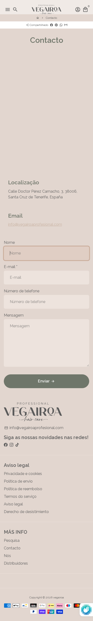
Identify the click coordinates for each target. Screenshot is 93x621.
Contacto (51, 18)
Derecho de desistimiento (26, 511)
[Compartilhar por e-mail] (65, 25)
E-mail (10, 266)
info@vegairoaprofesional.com (35, 224)
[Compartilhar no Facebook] (51, 25)
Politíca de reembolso (23, 489)
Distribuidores (16, 563)
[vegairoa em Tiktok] (17, 445)
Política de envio (18, 481)
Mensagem (14, 315)
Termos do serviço (20, 496)
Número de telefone (21, 291)
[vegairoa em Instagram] (11, 445)
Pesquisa (12, 540)
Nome (9, 242)
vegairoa (58, 597)
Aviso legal (13, 504)
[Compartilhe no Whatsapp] (61, 25)
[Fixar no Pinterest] (56, 25)
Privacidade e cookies (23, 473)
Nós (7, 555)
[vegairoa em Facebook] (6, 445)
